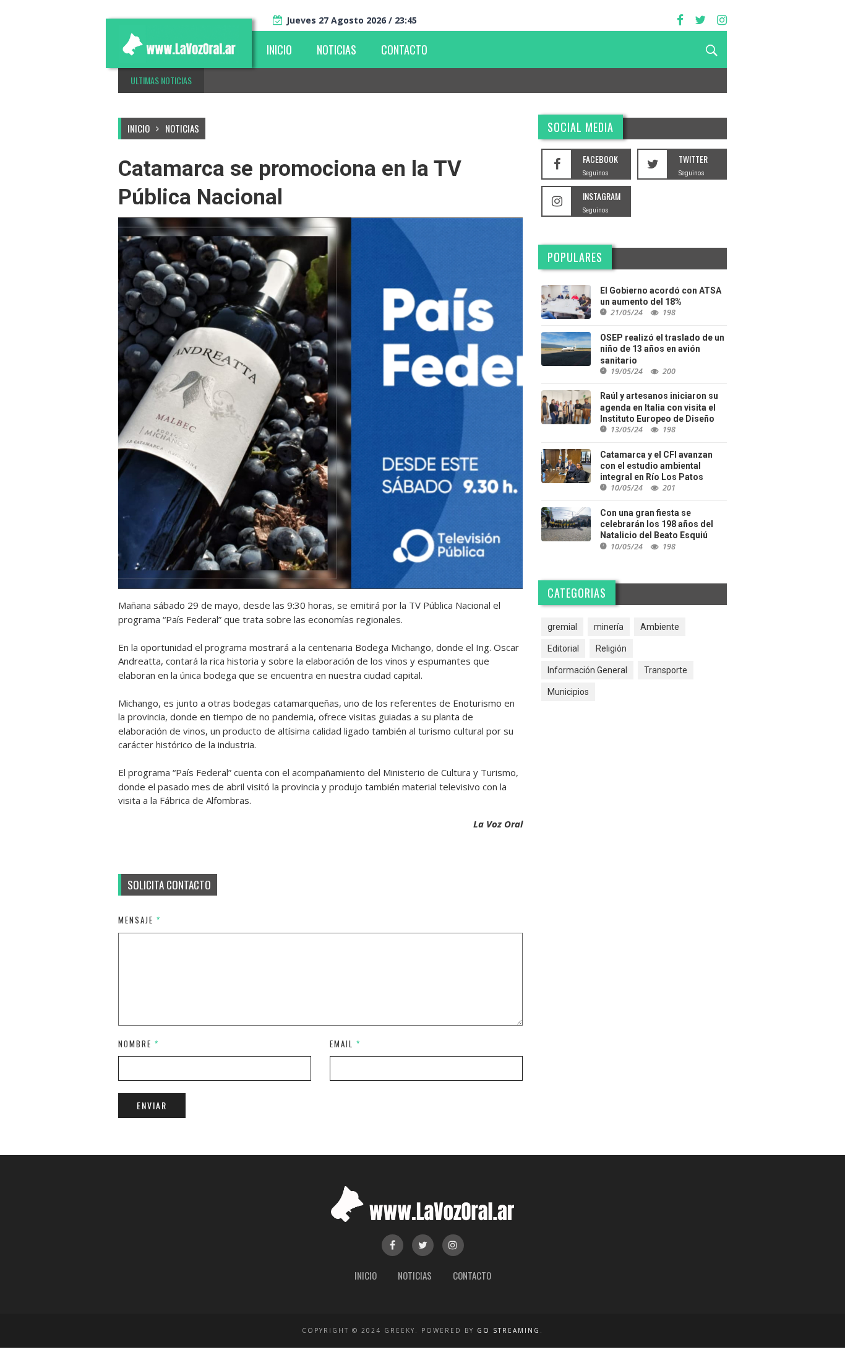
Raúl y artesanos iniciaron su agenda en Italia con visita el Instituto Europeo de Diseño (659, 407)
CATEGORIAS (576, 593)
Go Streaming (508, 1330)
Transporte (665, 670)
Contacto (472, 1275)
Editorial (563, 648)
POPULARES (575, 257)
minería (609, 627)
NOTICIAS (336, 49)
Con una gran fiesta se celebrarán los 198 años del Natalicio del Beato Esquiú (656, 524)
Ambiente (659, 627)
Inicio (138, 128)
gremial (562, 627)
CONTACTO (404, 49)
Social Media (580, 127)
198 (669, 312)
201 (669, 487)
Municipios (568, 692)
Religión (611, 648)
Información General (587, 670)
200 (669, 371)
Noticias (182, 128)
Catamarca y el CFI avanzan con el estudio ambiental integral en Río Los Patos (656, 466)
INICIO (279, 49)
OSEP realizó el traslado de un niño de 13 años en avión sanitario (662, 349)
